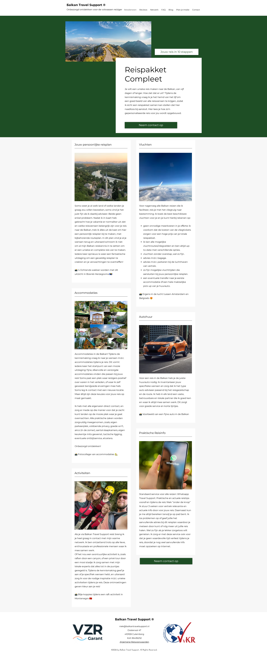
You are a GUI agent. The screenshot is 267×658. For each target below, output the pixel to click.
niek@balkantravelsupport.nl (134, 626)
